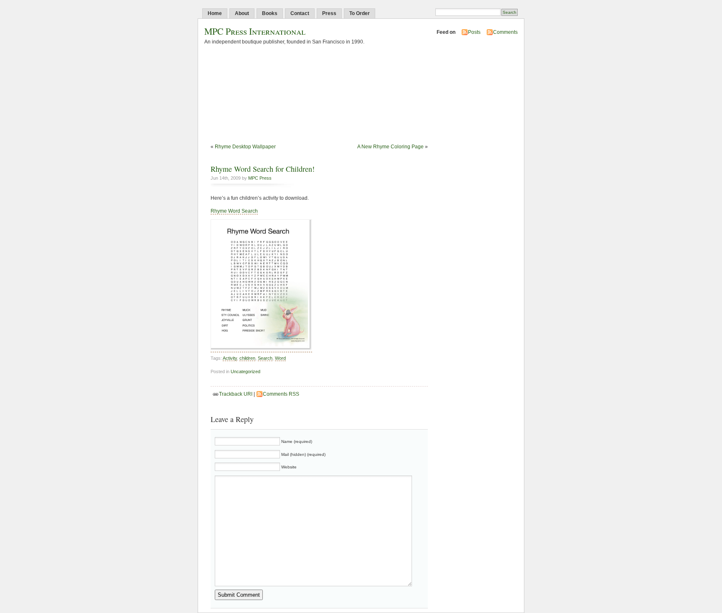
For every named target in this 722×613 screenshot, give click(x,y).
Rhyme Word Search (234, 211)
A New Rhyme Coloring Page (390, 147)
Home (215, 13)
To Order (359, 13)
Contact (299, 13)
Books (269, 13)
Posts (474, 32)
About (242, 13)
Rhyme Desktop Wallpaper (245, 147)
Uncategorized (245, 371)
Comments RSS (281, 394)
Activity (230, 358)
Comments (505, 32)
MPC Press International (254, 31)
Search (265, 358)
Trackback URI (235, 394)
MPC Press (260, 178)
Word (280, 358)
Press (329, 13)
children (247, 358)
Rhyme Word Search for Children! (263, 169)
